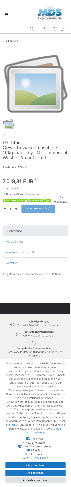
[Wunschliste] (55, 29)
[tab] (35, 231)
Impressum (12, 424)
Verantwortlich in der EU (19, 252)
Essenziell (37, 438)
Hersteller (11, 262)
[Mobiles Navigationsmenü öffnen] (6, 13)
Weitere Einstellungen (35, 457)
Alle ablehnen (35, 472)
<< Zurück (11, 41)
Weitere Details (14, 241)
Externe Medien (37, 442)
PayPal (37, 450)
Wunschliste (60, 202)
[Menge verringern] (5, 209)
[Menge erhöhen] (16, 209)
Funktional (37, 454)
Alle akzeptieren (35, 465)
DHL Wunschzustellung (37, 446)
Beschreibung (13, 230)
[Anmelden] (44, 30)
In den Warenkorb (36, 208)
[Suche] (33, 29)
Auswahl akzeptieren (35, 480)
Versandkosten (32, 194)
